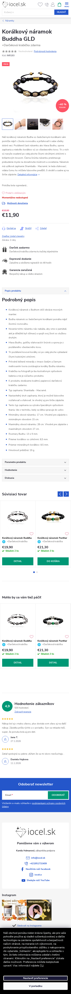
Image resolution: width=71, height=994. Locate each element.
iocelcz (38, 874)
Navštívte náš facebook (38, 869)
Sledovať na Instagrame (29, 925)
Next (66, 494)
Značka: (13, 236)
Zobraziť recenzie (23, 711)
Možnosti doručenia (17, 203)
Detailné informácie (27, 174)
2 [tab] (37, 572)
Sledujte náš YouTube (38, 880)
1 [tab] (34, 572)
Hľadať (61, 12)
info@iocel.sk (38, 857)
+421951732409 (38, 863)
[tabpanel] (18, 534)
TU (42, 965)
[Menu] (66, 4)
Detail (18, 561)
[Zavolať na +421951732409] (47, 4)
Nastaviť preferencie (35, 978)
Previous (60, 494)
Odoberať (58, 795)
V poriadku (35, 986)
